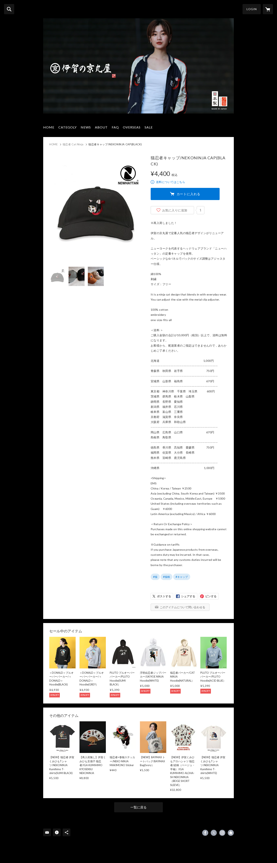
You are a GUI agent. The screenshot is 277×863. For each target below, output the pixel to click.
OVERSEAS (132, 127)
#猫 (155, 576)
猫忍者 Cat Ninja (73, 144)
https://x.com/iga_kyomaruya (214, 833)
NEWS (86, 127)
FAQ (115, 127)
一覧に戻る (138, 807)
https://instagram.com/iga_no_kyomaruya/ (222, 833)
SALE (149, 127)
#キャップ (182, 576)
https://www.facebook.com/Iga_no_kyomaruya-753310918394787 (205, 833)
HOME (48, 127)
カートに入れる (189, 194)
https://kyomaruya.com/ (231, 833)
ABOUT (101, 127)
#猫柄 (166, 576)
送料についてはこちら (170, 182)
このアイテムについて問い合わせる (182, 607)
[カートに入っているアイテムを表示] (268, 9)
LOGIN (252, 9)
